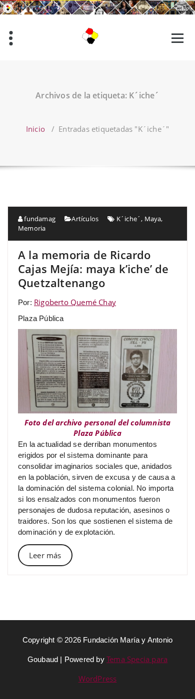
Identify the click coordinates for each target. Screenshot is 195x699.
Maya (153, 218)
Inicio (35, 129)
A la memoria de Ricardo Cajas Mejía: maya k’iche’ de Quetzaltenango (93, 268)
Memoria (32, 228)
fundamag (39, 218)
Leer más (45, 555)
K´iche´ (128, 218)
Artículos (85, 218)
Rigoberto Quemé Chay (75, 302)
